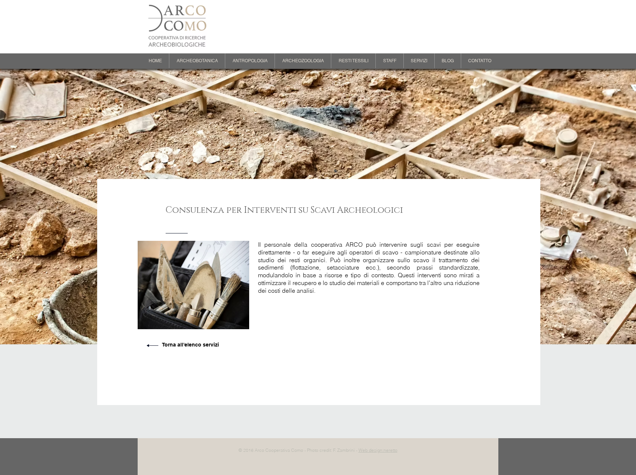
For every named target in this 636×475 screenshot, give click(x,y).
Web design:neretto (378, 450)
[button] (197, 60)
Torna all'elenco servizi (190, 345)
